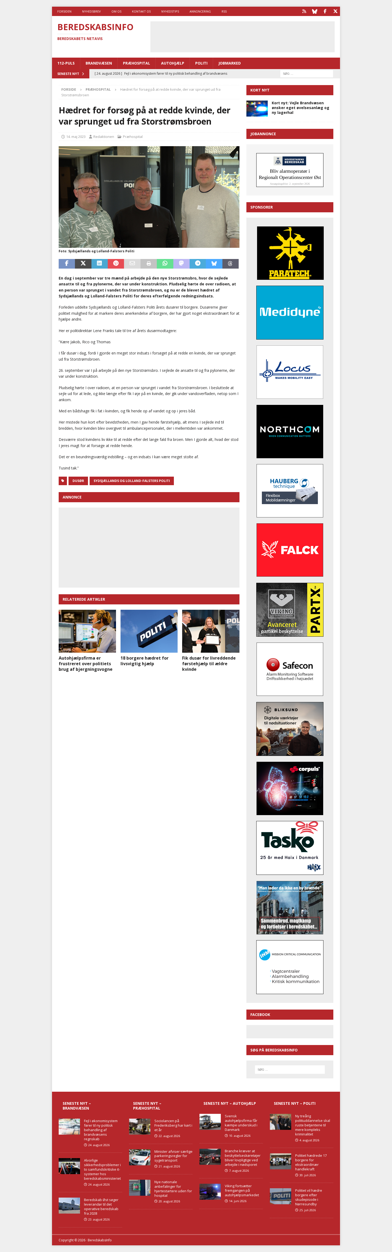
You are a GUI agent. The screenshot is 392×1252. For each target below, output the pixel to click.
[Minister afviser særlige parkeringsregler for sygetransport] (139, 1157)
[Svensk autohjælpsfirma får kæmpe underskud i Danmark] (210, 1122)
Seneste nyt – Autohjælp (229, 1103)
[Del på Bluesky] (214, 264)
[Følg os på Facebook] (325, 11)
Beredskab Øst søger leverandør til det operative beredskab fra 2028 (101, 1206)
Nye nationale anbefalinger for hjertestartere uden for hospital (173, 1188)
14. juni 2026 (237, 1201)
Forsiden (64, 11)
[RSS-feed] (304, 11)
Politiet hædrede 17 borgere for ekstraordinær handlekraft (311, 1162)
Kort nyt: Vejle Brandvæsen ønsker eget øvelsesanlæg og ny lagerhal (300, 107)
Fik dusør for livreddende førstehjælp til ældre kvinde (209, 663)
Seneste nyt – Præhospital (147, 1106)
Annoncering (200, 11)
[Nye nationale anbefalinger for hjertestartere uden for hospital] (139, 1188)
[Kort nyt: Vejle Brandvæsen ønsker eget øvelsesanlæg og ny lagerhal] (257, 109)
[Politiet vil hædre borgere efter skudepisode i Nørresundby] (280, 1196)
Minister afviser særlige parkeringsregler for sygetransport (173, 1156)
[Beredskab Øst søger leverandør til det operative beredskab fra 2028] (69, 1206)
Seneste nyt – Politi (294, 1103)
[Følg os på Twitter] (335, 11)
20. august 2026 (169, 1201)
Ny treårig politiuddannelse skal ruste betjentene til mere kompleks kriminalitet (312, 1125)
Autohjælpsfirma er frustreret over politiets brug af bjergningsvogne (86, 663)
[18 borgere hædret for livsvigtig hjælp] (149, 631)
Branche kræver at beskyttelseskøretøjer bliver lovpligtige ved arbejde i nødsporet (243, 1158)
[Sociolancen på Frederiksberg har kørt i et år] (139, 1127)
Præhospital (136, 63)
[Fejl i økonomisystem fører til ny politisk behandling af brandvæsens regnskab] (69, 1127)
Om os (116, 11)
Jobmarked (229, 63)
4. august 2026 (309, 1140)
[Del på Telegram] (198, 264)
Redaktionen (103, 136)
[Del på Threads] (230, 264)
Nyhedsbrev (91, 11)
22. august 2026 (169, 1136)
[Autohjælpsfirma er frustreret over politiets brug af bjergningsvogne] (87, 631)
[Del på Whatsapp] (165, 264)
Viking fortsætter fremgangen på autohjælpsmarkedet (242, 1190)
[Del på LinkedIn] (99, 264)
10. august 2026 (239, 1136)
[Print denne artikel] (149, 264)
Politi (201, 63)
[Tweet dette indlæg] (83, 264)
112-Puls (66, 63)
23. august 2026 (99, 1219)
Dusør (78, 481)
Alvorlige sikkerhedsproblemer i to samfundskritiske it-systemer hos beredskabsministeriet (102, 1169)
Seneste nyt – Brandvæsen (77, 1106)
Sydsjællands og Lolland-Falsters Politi (132, 481)
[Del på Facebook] (67, 264)
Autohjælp (172, 63)
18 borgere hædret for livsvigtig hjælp (145, 661)
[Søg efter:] (306, 73)
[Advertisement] (242, 36)
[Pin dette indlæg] (116, 264)
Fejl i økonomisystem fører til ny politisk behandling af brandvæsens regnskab (101, 1129)
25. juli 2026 (307, 1210)
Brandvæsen (99, 63)
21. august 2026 (169, 1166)
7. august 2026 (239, 1171)
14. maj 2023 (76, 136)
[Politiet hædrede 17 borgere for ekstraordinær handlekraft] (280, 1161)
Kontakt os (141, 11)
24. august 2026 (99, 1145)
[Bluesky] (314, 11)
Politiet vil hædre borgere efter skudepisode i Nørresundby (308, 1197)
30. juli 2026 (307, 1175)
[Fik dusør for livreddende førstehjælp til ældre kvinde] (210, 631)
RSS (224, 11)
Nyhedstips (170, 11)
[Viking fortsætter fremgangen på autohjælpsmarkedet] (210, 1192)
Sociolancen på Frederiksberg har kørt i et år (173, 1125)
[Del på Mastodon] (181, 264)
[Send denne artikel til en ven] (132, 264)
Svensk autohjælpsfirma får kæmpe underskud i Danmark (241, 1123)
